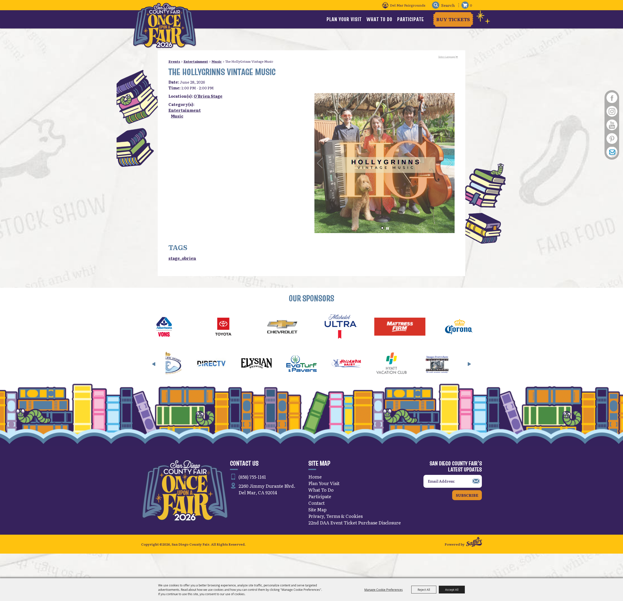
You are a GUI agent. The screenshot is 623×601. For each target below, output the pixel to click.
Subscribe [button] (467, 495)
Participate (410, 19)
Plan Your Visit (344, 19)
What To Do (379, 19)
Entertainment (195, 61)
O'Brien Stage (208, 96)
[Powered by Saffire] (474, 542)
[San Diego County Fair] (164, 25)
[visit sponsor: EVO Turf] (250, 364)
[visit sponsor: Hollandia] (295, 364)
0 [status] (471, 5)
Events (174, 61)
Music (216, 61)
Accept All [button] (451, 590)
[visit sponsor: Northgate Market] (430, 364)
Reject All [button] (424, 590)
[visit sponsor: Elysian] (205, 364)
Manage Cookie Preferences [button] (383, 590)
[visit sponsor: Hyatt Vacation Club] (340, 364)
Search (435, 5)
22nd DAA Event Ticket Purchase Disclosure (354, 522)
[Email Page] (612, 152)
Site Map (317, 509)
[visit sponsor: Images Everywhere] (385, 364)
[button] (382, 227)
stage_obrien (182, 258)
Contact (316, 503)
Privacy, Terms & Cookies (335, 516)
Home (315, 476)
